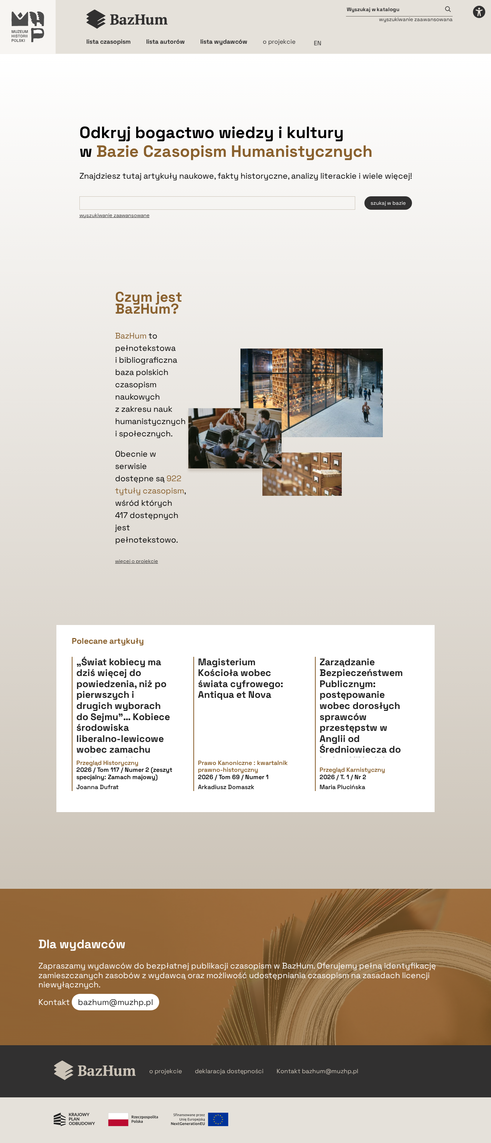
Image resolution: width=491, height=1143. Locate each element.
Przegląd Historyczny (107, 763)
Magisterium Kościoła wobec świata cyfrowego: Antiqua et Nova (240, 678)
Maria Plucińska (342, 787)
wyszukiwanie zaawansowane (114, 215)
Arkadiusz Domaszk (226, 787)
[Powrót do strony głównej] (95, 1071)
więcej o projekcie (136, 561)
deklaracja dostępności (229, 1071)
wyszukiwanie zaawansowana (416, 19)
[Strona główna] (127, 19)
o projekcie (279, 42)
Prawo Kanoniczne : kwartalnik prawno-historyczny (243, 767)
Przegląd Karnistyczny (352, 769)
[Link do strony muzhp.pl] (28, 27)
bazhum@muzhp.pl (115, 1002)
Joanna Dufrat (97, 787)
